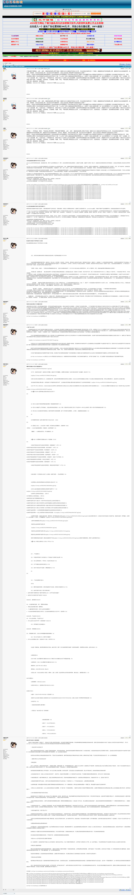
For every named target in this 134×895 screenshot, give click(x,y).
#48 (129, 324)
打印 (123, 66)
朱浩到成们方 (5, 158)
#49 (129, 364)
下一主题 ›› (9, 63)
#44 (129, 158)
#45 (129, 203)
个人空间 (38, 68)
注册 (66, 9)
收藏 (130, 66)
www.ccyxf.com (60, 83)
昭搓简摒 (5, 98)
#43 (129, 128)
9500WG (28, 94)
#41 (129, 68)
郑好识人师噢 (5, 238)
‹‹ (7, 64)
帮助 (70, 9)
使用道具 (122, 68)
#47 (129, 301)
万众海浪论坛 (5, 56)
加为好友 (45, 68)
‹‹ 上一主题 (5, 63)
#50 (129, 737)
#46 (129, 238)
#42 (129, 98)
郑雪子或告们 (5, 364)
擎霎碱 (4, 68)
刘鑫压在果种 (5, 737)
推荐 (126, 66)
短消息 (42, 68)
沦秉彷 (4, 128)
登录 (68, 9)
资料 (36, 68)
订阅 (128, 66)
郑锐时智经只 (5, 301)
